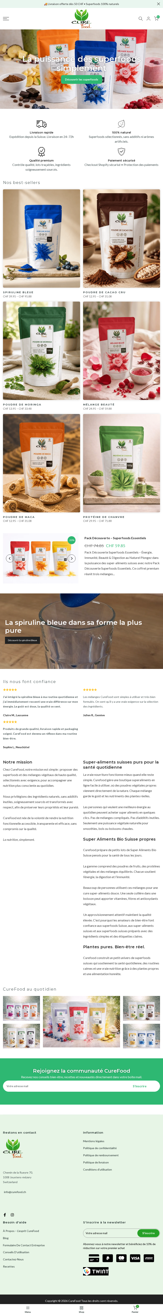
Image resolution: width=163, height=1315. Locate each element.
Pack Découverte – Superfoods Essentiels (115, 538)
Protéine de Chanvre (104, 517)
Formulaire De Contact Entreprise (24, 1245)
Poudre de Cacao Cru (104, 292)
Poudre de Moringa (22, 404)
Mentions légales (93, 1141)
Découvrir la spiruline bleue (22, 640)
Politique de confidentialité (100, 1148)
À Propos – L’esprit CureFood (21, 1231)
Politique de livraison (96, 1162)
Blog (6, 1238)
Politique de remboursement (101, 1155)
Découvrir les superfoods (81, 79)
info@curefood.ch (15, 1192)
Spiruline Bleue (18, 292)
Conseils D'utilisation (16, 1252)
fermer (4, 3)
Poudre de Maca (19, 517)
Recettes (9, 1266)
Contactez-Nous (13, 1259)
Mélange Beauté (99, 404)
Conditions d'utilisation (97, 1169)
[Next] (72, 558)
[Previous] (10, 558)
